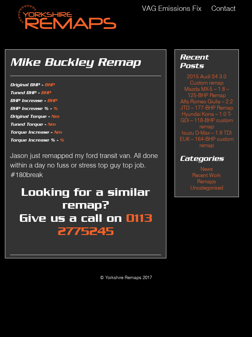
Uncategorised (206, 188)
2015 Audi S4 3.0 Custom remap (206, 79)
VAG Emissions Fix (171, 8)
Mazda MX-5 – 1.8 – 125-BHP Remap (206, 92)
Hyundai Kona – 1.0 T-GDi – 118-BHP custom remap (206, 120)
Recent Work (206, 175)
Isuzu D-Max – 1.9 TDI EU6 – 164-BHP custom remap (207, 139)
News (206, 169)
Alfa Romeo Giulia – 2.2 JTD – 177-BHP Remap (206, 104)
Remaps (206, 181)
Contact (223, 8)
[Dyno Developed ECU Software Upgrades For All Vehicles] (64, 16)
